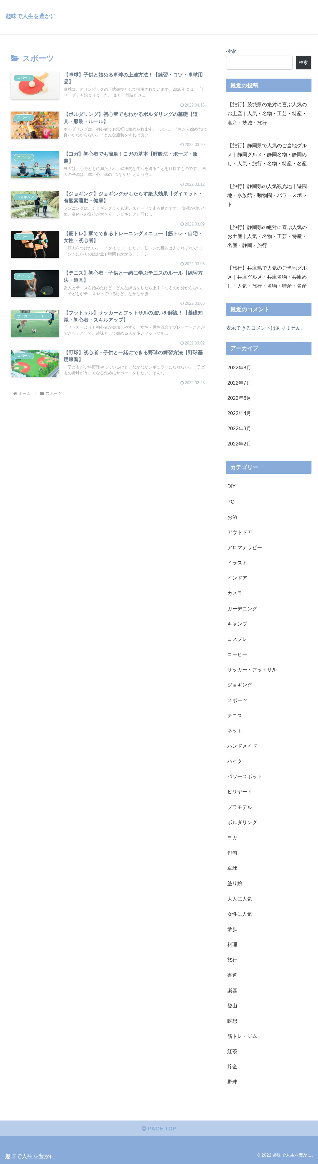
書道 (232, 975)
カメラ (234, 593)
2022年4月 (239, 413)
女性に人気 (239, 914)
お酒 (232, 517)
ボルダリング (242, 822)
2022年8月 (239, 367)
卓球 (232, 868)
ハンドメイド (242, 746)
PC (230, 501)
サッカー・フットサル (252, 669)
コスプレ (237, 639)
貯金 (232, 1066)
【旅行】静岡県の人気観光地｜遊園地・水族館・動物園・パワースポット (267, 195)
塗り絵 (234, 883)
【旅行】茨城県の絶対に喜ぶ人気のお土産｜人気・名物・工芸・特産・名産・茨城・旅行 (267, 113)
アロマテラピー (244, 547)
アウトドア (239, 532)
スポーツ (237, 700)
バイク (234, 761)
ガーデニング (242, 608)
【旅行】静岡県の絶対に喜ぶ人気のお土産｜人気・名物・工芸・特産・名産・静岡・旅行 (267, 236)
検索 (231, 51)
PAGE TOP (161, 1128)
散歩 (232, 929)
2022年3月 (239, 428)
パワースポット (244, 776)
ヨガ (232, 837)
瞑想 (232, 1021)
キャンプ (237, 624)
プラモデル (239, 807)
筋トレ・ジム (242, 1036)
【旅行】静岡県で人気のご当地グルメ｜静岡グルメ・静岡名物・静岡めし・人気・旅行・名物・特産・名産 (267, 154)
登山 (232, 1005)
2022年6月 (239, 398)
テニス (234, 715)
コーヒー (237, 654)
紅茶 (232, 1051)
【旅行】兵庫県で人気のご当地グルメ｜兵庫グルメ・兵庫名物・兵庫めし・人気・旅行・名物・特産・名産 (267, 277)
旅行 (232, 959)
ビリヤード (239, 791)
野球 (232, 1081)
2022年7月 (239, 383)
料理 (232, 944)
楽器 (232, 990)
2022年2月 (239, 443)
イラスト (237, 562)
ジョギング (239, 684)
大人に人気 (239, 899)
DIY (231, 486)
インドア (237, 578)
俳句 (232, 853)
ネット (234, 730)
